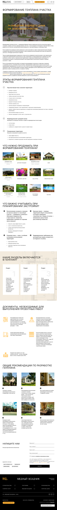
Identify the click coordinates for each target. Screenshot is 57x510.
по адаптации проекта (27, 72)
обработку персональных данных (42, 456)
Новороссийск (6, 466)
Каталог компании (48, 500)
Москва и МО (17, 464)
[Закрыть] (53, 505)
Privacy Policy (36, 462)
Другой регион (15, 466)
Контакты (5, 500)
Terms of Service (44, 462)
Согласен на (40, 456)
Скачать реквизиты (28, 500)
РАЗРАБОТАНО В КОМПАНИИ (45, 502)
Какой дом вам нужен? (47, 505)
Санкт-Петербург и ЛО (8, 464)
